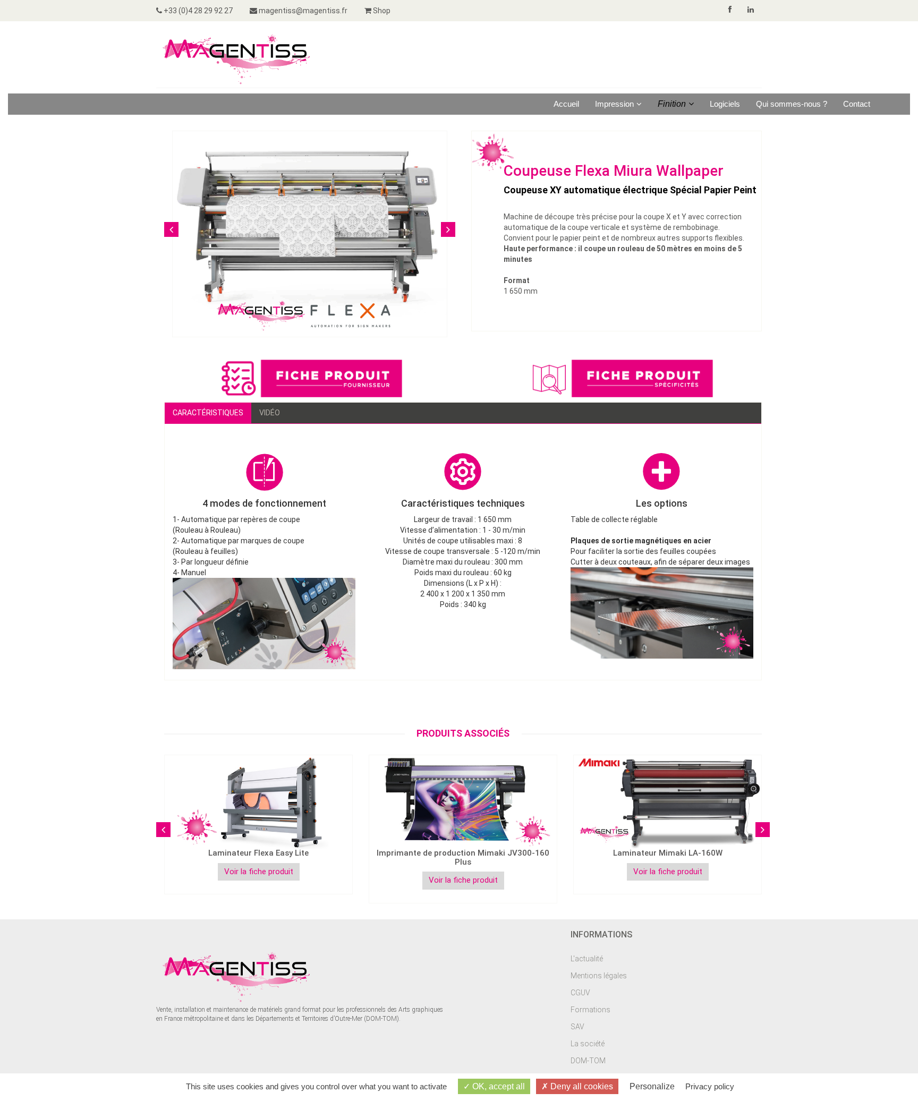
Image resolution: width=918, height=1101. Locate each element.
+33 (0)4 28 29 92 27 (197, 10)
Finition (672, 103)
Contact (856, 103)
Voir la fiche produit (258, 871)
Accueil (566, 103)
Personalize (652, 1086)
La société (588, 1043)
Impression (614, 103)
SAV (577, 1026)
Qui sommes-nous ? (791, 103)
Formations (590, 1009)
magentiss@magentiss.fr (302, 10)
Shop (380, 10)
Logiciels (725, 103)
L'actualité (587, 958)
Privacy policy (709, 1086)
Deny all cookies (580, 1086)
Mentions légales (599, 975)
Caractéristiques (208, 412)
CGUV (580, 992)
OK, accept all (497, 1086)
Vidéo (269, 412)
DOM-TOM (588, 1060)
